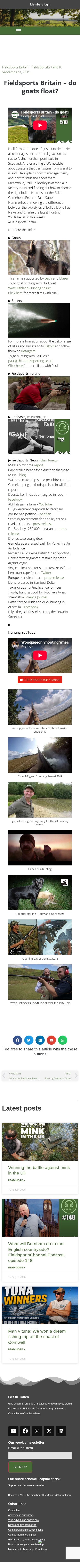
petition (45, 514)
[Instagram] (37, 1431)
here (37, 1413)
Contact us (14, 1510)
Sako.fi (50, 346)
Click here (15, 293)
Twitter (46, 572)
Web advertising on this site (23, 1520)
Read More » (16, 1180)
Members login (40, 4)
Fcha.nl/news (48, 460)
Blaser (63, 278)
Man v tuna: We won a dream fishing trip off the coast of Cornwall (37, 1337)
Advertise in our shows (20, 1515)
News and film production (22, 1524)
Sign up (20, 1467)
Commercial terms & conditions (25, 1529)
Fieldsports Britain (15, 67)
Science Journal (36, 597)
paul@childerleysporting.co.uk (30, 361)
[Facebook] (25, 1431)
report (38, 465)
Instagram (28, 351)
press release (43, 524)
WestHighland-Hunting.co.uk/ (29, 288)
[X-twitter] (49, 1431)
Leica (48, 278)
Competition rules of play (22, 1534)
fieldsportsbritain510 (47, 67)
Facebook (15, 499)
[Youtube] (13, 1431)
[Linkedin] (61, 1431)
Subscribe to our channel (42, 680)
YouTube (45, 504)
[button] (18, 30)
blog (22, 475)
